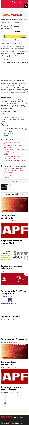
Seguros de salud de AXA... (13, 316)
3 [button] (5, 400)
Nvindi (17, 22)
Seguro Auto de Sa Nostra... (14, 339)
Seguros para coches (9, 21)
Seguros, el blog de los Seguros (14, 2)
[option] (14, 235)
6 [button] (5, 407)
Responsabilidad (14, 422)
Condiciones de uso (5, 422)
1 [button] (5, 395)
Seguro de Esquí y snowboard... (9, 216)
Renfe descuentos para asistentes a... (11, 267)
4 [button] (5, 402)
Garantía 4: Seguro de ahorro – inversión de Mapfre (13, 157)
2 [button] (5, 398)
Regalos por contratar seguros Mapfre (11, 242)
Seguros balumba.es (6, 19)
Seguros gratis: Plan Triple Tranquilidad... (13, 292)
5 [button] (5, 404)
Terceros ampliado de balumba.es (14, 169)
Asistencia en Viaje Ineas (11, 174)
